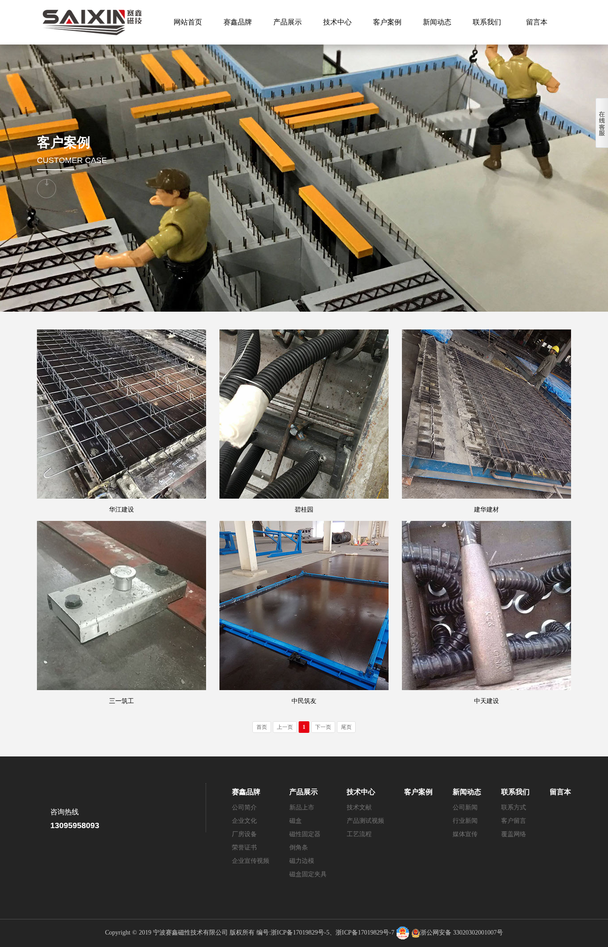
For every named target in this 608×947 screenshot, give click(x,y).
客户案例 (387, 22)
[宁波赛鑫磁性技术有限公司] (90, 22)
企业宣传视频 (250, 861)
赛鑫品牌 (237, 22)
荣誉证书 (244, 847)
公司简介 (244, 807)
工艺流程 (359, 834)
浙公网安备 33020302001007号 (461, 932)
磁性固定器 (304, 834)
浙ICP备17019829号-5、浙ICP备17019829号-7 (332, 932)
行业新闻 (465, 820)
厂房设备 (244, 834)
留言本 (536, 22)
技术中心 (337, 22)
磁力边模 (301, 861)
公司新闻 (465, 807)
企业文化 (244, 820)
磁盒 (295, 820)
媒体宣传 (465, 834)
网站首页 (188, 22)
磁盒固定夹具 (308, 874)
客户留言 (513, 820)
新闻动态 (437, 22)
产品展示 (287, 22)
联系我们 (487, 22)
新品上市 (301, 807)
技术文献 (359, 807)
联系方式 (513, 807)
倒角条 (298, 847)
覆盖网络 (513, 834)
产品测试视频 (365, 820)
